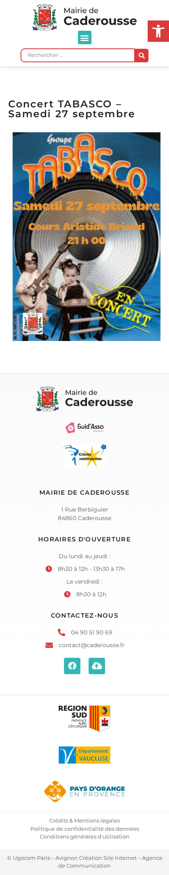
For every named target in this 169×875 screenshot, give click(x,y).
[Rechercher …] (78, 55)
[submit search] (141, 55)
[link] (158, 31)
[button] (84, 37)
